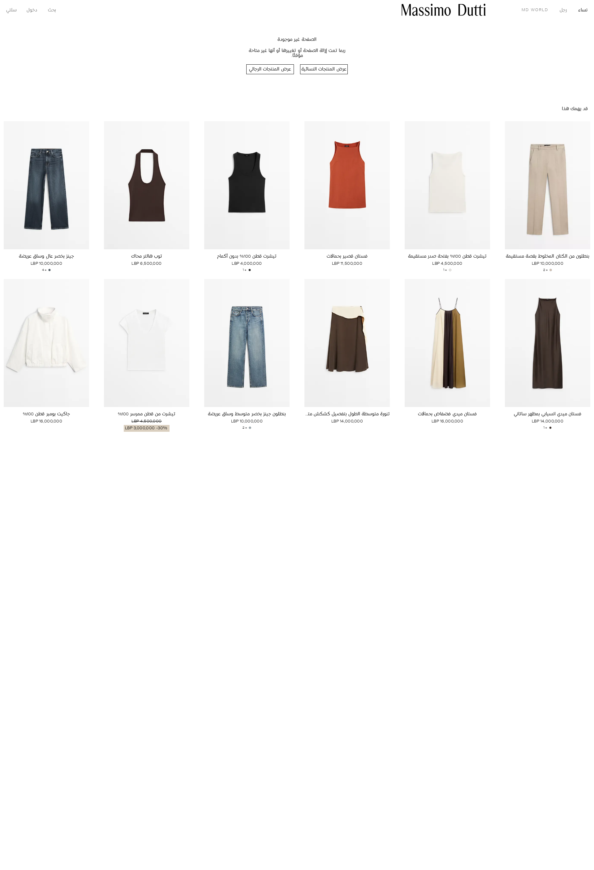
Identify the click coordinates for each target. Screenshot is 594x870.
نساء (583, 10)
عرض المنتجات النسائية (323, 69)
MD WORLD (535, 10)
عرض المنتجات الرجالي (270, 69)
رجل (563, 10)
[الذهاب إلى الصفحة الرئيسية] (443, 9)
